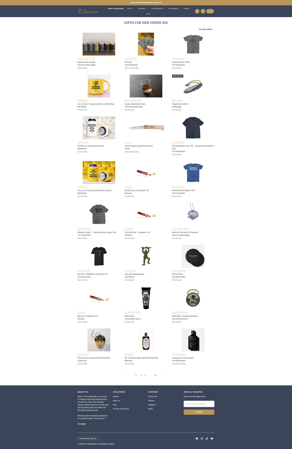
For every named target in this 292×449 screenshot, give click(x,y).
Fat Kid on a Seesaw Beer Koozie (91, 146)
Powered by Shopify (106, 444)
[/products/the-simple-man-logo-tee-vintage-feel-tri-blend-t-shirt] (193, 127)
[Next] (206, 2)
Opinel (128, 142)
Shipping (151, 405)
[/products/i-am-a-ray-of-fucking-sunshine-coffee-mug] (98, 86)
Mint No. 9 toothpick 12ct (88, 316)
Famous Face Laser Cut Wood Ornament (94, 358)
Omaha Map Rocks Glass (135, 104)
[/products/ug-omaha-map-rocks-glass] (146, 86)
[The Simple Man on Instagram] (201, 438)
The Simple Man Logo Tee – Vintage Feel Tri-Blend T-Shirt (193, 147)
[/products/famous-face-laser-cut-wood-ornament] (98, 339)
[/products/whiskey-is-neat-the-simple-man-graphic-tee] (98, 214)
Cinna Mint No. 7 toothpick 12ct (137, 232)
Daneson (129, 187)
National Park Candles (86, 62)
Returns (151, 401)
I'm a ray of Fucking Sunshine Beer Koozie (94, 190)
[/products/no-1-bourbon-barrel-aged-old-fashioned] (146, 339)
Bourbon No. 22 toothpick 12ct (137, 190)
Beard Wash (129, 316)
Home (186, 8)
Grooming (173, 8)
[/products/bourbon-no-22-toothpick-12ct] (146, 172)
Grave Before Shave (132, 312)
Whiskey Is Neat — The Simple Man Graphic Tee (97, 232)
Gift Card (128, 62)
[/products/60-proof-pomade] (193, 256)
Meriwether (82, 100)
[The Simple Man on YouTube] (211, 438)
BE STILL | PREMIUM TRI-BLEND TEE (92, 274)
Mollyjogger (177, 100)
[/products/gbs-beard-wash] (146, 298)
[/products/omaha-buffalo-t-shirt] (193, 44)
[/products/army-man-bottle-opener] (146, 256)
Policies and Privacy (121, 409)
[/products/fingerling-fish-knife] (193, 86)
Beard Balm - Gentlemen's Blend (184, 316)
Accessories (157, 8)
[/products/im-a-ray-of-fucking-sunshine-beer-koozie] (99, 172)
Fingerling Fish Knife (180, 104)
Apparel (142, 8)
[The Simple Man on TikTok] (206, 438)
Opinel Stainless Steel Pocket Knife (139, 146)
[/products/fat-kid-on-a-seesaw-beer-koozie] (99, 127)
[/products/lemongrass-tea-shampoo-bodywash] (193, 339)
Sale (148, 14)
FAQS (150, 409)
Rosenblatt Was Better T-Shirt (183, 190)
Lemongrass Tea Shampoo (183, 358)
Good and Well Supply (86, 59)
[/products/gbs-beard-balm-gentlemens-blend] (193, 298)
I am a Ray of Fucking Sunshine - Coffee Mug (96, 104)
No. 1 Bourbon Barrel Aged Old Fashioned (141, 358)
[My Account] (203, 11)
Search (116, 396)
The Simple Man (131, 59)
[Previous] (85, 2)
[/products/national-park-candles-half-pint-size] (99, 44)
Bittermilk (129, 354)
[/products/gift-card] (146, 44)
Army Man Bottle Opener (134, 274)
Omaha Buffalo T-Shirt (181, 62)
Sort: (205, 29)
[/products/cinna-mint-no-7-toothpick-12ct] (146, 214)
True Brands (130, 271)
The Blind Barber (179, 271)
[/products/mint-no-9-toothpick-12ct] (98, 298)
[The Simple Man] (89, 11)
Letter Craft (83, 354)
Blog (115, 405)
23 (155, 375)
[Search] (197, 11)
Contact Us (152, 396)
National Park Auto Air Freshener (185, 232)
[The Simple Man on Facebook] (196, 438)
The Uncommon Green (133, 100)
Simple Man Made (116, 8)
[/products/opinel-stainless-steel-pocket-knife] (146, 127)
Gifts (129, 8)
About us (116, 401)
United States (87, 438)
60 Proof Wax (177, 274)
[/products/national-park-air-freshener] (193, 214)
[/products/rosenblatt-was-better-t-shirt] (193, 172)
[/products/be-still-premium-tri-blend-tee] (98, 256)
